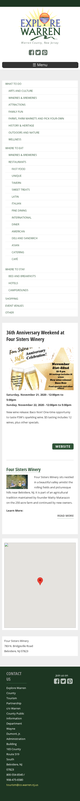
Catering (18, 252)
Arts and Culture (21, 91)
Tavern (16, 183)
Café (15, 259)
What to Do (13, 84)
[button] (40, 581)
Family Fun (16, 112)
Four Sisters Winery (23, 469)
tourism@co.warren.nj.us (22, 785)
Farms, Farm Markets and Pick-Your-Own (36, 118)
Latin (15, 196)
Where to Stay (15, 269)
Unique (17, 176)
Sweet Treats (21, 189)
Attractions (17, 104)
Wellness (15, 139)
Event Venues (14, 306)
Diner (15, 224)
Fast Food (18, 169)
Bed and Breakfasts (22, 276)
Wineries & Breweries (23, 98)
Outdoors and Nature (24, 132)
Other (9, 312)
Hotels (13, 283)
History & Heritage (21, 125)
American (18, 231)
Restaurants (17, 162)
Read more (65, 516)
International (21, 217)
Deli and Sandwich (25, 238)
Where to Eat (14, 148)
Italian (16, 203)
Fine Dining (19, 210)
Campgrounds (18, 290)
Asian (15, 245)
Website (62, 446)
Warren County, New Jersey (40, 43)
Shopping (11, 299)
